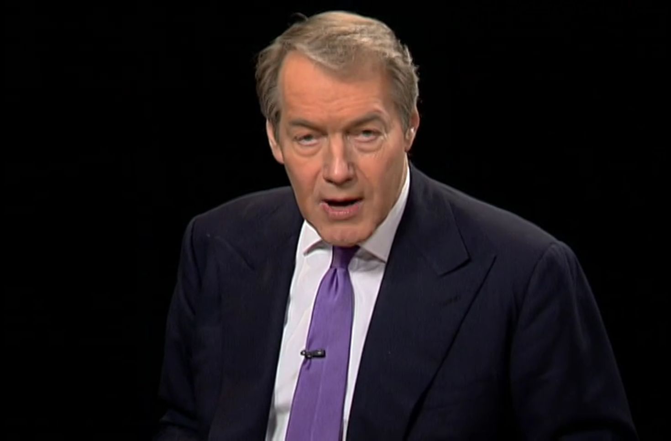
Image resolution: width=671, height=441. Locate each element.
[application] (335, 220)
